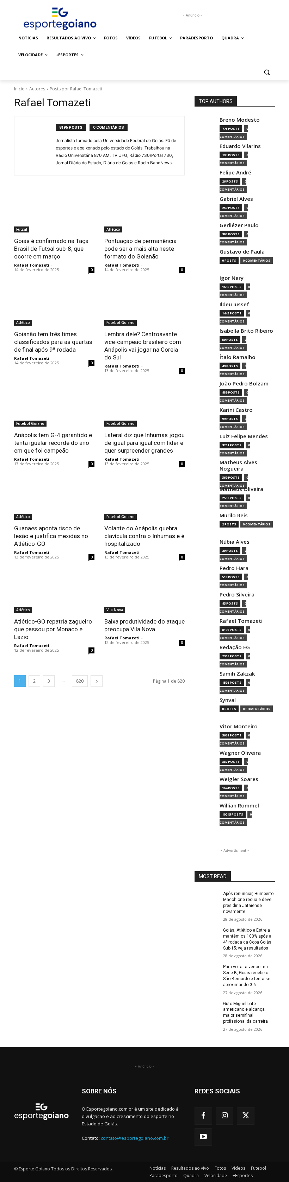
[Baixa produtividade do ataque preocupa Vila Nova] (144, 593)
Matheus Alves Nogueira (238, 465)
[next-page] (97, 681)
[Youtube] (203, 1137)
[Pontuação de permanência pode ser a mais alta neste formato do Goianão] (144, 212)
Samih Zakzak (237, 673)
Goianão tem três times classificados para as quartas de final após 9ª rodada (53, 342)
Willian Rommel (239, 805)
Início (19, 89)
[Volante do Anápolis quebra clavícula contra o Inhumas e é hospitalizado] (144, 500)
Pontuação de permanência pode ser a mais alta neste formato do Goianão (140, 248)
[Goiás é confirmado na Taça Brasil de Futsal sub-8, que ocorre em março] (54, 212)
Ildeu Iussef (234, 304)
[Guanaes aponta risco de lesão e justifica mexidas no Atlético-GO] (54, 500)
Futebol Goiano (120, 322)
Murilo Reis (234, 515)
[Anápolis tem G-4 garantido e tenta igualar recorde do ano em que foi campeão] (54, 406)
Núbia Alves (235, 541)
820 (80, 681)
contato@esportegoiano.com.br (134, 1138)
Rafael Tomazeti (31, 265)
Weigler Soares (239, 779)
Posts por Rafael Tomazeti (76, 89)
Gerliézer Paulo (239, 225)
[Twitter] (245, 1116)
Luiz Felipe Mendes (244, 436)
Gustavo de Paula (242, 251)
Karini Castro (236, 410)
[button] (266, 72)
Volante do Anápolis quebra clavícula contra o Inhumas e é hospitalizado (144, 536)
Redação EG (235, 647)
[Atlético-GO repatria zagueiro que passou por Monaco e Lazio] (54, 593)
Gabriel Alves (236, 199)
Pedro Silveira (237, 594)
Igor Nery (232, 278)
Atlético (113, 229)
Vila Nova (114, 609)
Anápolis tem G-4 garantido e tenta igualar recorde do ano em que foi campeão (53, 443)
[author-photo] (39, 146)
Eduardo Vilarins (240, 146)
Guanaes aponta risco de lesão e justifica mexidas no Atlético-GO (51, 536)
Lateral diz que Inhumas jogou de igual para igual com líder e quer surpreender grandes (144, 443)
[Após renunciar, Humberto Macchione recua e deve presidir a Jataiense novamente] (207, 899)
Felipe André (235, 172)
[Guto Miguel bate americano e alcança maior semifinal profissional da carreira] (207, 1009)
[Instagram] (224, 1116)
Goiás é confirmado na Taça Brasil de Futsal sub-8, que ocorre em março (51, 248)
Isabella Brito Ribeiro (246, 330)
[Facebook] (203, 1116)
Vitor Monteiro (239, 726)
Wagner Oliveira (240, 752)
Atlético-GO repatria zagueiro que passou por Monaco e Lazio (53, 629)
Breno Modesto (240, 119)
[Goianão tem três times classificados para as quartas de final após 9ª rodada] (54, 306)
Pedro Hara (234, 568)
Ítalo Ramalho (238, 357)
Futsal (21, 229)
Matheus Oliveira (241, 489)
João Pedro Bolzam (244, 383)
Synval (228, 700)
